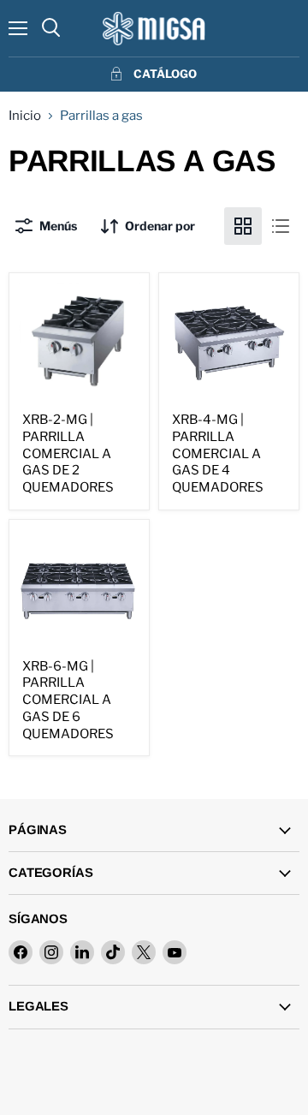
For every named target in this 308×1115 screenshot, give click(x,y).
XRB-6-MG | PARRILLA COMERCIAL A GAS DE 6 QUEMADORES (68, 700)
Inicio (25, 116)
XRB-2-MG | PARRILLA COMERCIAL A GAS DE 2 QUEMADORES (68, 453)
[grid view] (243, 226)
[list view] (280, 226)
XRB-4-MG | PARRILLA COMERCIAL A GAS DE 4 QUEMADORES (218, 453)
